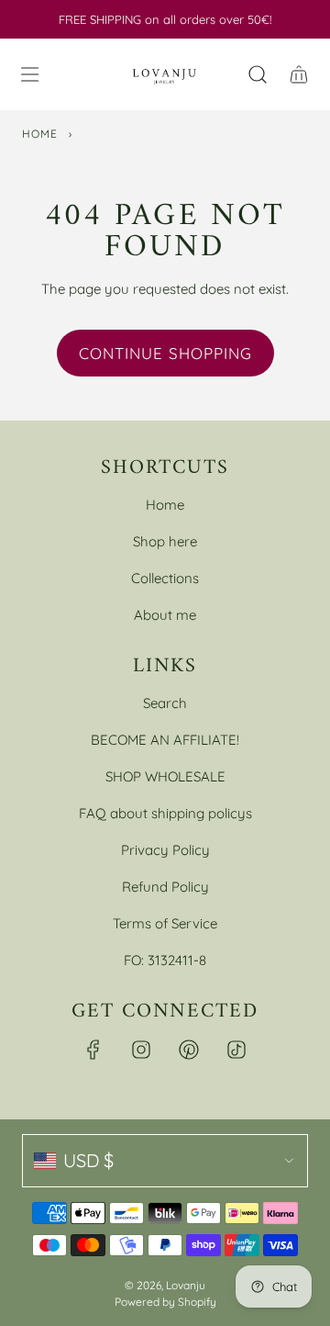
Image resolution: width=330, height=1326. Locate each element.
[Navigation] (29, 74)
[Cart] (298, 74)
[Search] (257, 74)
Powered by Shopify (165, 1302)
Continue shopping (165, 353)
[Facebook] (94, 1050)
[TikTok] (236, 1050)
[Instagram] (141, 1050)
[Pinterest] (189, 1050)
